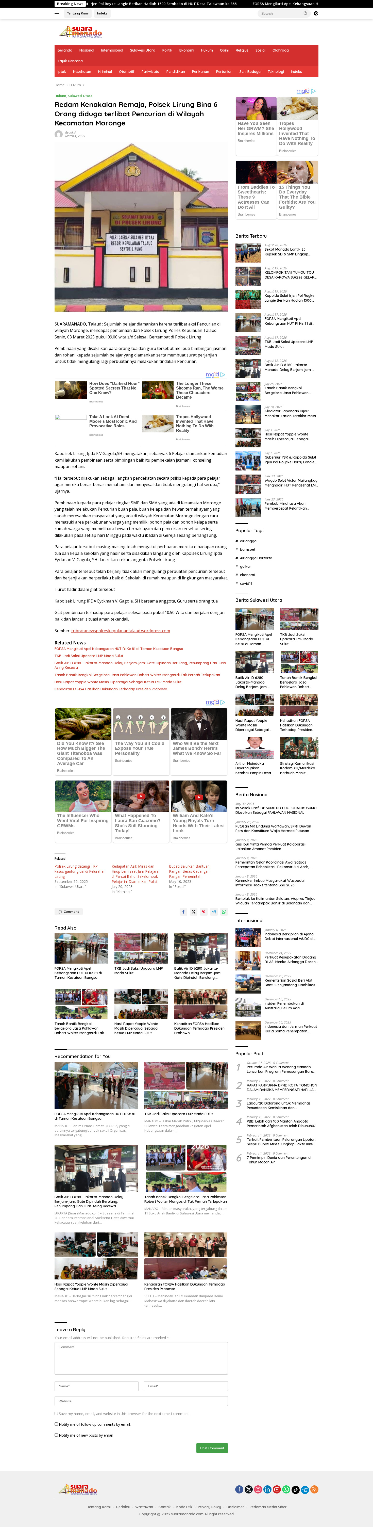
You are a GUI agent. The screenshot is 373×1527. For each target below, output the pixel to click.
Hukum (207, 50)
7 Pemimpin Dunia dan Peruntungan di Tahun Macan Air (279, 1159)
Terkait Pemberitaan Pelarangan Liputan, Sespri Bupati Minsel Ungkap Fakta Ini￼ (281, 1141)
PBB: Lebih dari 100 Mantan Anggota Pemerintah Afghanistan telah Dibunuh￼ (281, 1123)
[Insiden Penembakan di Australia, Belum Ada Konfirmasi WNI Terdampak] (248, 1007)
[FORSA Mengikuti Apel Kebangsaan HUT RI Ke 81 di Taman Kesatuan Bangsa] (81, 948)
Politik (167, 50)
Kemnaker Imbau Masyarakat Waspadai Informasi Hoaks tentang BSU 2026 (269, 882)
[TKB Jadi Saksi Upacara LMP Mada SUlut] (141, 948)
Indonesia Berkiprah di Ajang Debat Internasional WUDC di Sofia (289, 936)
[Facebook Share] (183, 912)
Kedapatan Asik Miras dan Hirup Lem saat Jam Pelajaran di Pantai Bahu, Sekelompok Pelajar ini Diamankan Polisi (136, 874)
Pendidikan (175, 71)
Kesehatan (82, 71)
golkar (245, 566)
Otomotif (126, 71)
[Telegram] (305, 1490)
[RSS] (314, 1489)
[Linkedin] (267, 1489)
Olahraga (281, 50)
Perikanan (200, 71)
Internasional (112, 50)
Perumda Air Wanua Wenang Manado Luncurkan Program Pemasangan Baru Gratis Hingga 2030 (280, 1069)
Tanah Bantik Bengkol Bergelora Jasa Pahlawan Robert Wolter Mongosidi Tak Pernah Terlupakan (137, 675)
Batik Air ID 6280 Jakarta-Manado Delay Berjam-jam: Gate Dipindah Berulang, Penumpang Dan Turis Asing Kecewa (140, 665)
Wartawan (144, 1507)
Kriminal (105, 71)
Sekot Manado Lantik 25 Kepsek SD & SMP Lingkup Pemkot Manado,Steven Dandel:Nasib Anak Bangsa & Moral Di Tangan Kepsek (289, 251)
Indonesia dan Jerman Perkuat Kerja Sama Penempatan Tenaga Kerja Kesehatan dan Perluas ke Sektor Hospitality (291, 1028)
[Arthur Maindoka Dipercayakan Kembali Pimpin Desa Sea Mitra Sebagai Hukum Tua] (254, 748)
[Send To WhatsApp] (224, 912)
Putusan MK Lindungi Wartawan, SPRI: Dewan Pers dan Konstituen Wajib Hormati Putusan (273, 828)
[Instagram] (258, 1489)
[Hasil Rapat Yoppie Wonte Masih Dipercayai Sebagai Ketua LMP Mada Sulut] (141, 1004)
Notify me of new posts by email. (86, 1435)
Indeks (102, 13)
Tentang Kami (78, 13)
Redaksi (70, 132)
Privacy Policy (209, 1507)
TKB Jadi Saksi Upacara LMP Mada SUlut (89, 656)
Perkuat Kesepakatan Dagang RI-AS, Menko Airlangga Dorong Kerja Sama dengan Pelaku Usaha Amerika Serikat (291, 959)
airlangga (248, 541)
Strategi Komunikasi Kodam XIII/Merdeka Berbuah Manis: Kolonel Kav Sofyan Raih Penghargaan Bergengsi (297, 768)
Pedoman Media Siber (268, 1507)
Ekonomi (186, 50)
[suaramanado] (80, 31)
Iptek (62, 71)
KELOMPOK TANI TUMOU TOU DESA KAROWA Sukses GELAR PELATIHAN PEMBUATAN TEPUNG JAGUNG (289, 274)
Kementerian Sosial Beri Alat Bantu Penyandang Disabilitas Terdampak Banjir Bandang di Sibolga (290, 982)
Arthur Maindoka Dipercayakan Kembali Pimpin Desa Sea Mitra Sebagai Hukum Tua (253, 768)
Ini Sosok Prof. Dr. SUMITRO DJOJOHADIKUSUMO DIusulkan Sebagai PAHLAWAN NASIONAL (276, 810)
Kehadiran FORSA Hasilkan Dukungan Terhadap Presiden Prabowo (111, 689)
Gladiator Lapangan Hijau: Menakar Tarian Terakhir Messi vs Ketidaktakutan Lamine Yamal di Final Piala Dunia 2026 (291, 413)
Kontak (165, 1507)
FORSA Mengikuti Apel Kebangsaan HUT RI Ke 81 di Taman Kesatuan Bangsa (244, 4)
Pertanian (224, 71)
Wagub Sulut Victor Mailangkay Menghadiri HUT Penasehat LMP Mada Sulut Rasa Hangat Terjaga (291, 482)
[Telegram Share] (214, 912)
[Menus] (58, 13)
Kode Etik (184, 1507)
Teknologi (276, 71)
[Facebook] (239, 1489)
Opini (224, 50)
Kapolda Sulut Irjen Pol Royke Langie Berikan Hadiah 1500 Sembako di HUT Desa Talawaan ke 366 (289, 297)
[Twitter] (249, 1489)
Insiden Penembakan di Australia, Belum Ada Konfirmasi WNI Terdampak (288, 1005)
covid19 (246, 583)
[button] (306, 13)
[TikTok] (296, 1490)
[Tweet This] (193, 912)
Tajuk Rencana (70, 61)
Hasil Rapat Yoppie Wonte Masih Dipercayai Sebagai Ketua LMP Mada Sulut (118, 682)
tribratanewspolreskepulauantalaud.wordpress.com (120, 630)
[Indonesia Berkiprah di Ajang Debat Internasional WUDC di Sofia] (248, 937)
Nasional (86, 50)
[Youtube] (277, 1489)
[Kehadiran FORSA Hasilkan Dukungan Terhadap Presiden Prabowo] (201, 1004)
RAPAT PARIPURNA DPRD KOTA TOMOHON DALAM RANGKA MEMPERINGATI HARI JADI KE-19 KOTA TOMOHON (282, 1087)
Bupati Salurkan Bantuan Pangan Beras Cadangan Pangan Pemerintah (189, 871)
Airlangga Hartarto (256, 558)
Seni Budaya (250, 71)
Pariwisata (150, 71)
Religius (242, 50)
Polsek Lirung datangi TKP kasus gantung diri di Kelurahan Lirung (80, 871)
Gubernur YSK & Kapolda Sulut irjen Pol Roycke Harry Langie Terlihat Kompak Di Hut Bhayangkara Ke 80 (290, 459)
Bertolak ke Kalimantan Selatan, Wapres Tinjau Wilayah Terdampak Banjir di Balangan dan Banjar (275, 900)
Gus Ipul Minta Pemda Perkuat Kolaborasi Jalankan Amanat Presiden (270, 846)
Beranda (65, 50)
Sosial (260, 50)
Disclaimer (235, 1507)
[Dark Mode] (315, 13)
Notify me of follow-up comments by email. (95, 1424)
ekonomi (247, 575)
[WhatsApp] (286, 1489)
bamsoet (247, 549)
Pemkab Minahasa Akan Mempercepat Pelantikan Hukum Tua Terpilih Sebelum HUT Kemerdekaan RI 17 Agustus (288, 505)
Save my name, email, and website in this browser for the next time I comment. (124, 1413)
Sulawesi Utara (142, 50)
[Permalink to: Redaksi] (59, 133)
